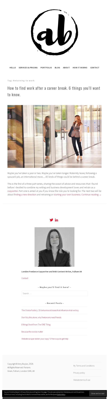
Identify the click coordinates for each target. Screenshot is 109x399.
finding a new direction (25, 194)
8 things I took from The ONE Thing (36, 324)
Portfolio (46, 67)
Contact (94, 67)
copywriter (12, 190)
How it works (80, 67)
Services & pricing (28, 67)
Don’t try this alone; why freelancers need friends (41, 317)
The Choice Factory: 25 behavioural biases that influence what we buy (50, 310)
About (66, 67)
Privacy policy (79, 373)
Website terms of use (81, 380)
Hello (13, 67)
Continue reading (91, 194)
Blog (57, 67)
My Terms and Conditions (83, 365)
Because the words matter (32, 331)
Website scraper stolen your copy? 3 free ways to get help (45, 339)
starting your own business (67, 194)
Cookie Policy (61, 394)
